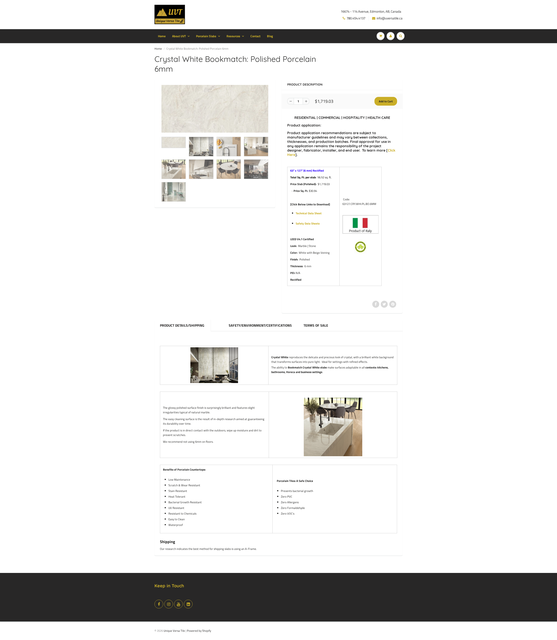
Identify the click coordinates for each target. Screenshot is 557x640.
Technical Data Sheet (309, 213)
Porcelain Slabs (206, 36)
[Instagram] (168, 604)
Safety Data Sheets (308, 223)
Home (162, 36)
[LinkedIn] (188, 604)
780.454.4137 (356, 18)
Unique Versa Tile (174, 630)
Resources (233, 36)
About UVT (179, 36)
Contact (255, 36)
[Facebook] (158, 604)
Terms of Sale (316, 325)
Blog (270, 36)
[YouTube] (178, 604)
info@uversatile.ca (390, 18)
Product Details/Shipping (182, 325)
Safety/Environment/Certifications (260, 325)
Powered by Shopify (199, 630)
